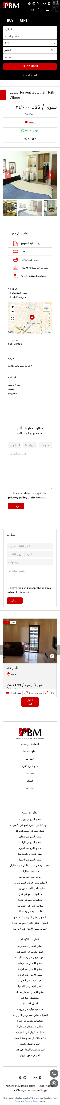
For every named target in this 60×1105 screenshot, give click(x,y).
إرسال (16, 506)
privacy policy (17, 497)
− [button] (13, 311)
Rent (24, 20)
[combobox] (30, 29)
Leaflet (48, 332)
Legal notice (46, 1086)
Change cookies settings (31, 1090)
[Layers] (46, 307)
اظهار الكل (30, 702)
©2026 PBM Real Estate (20, 1086)
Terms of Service (32, 1101)
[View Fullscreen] (12, 318)
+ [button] (13, 307)
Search (32, 66)
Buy (10, 20)
